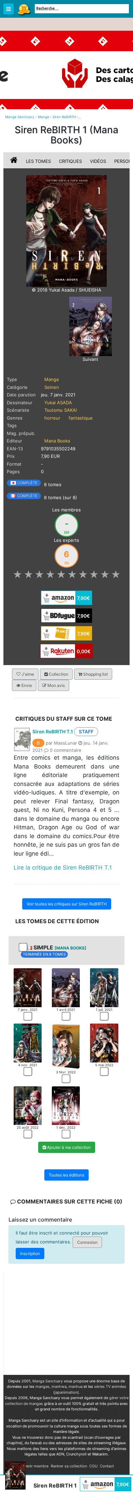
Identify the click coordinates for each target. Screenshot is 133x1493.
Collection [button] (58, 674)
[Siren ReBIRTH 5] (66, 1046)
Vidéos (98, 161)
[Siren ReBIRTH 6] (104, 1042)
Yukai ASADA (58, 402)
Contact (107, 1466)
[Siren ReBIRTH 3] (104, 987)
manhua (76, 1386)
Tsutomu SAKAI (60, 410)
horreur (52, 418)
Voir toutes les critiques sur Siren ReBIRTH (67, 903)
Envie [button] (26, 685)
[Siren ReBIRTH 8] (66, 1105)
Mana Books (57, 440)
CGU (93, 1466)
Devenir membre (33, 1466)
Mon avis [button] (55, 685)
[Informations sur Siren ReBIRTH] (14, 161)
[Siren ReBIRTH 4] (28, 1042)
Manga (24, 9)
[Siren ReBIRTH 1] (28, 987)
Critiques (70, 161)
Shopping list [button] (95, 674)
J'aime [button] (27, 674)
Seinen (51, 387)
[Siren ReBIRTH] (66, 230)
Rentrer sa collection (69, 1466)
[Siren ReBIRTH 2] (90, 326)
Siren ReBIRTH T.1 (52, 731)
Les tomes (38, 161)
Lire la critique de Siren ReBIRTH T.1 (63, 867)
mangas (42, 1386)
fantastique (81, 418)
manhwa (58, 1386)
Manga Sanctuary (47, 1381)
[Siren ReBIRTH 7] (28, 1105)
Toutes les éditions (66, 1175)
